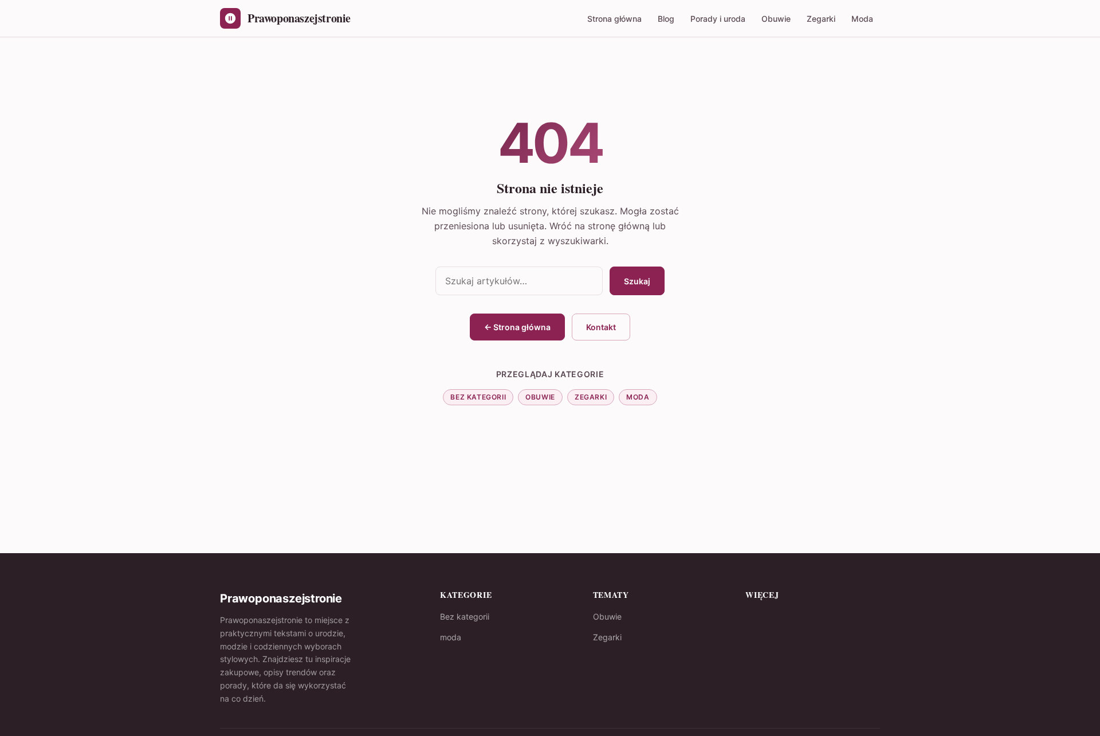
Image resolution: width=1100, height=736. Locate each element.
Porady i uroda (717, 19)
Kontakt (601, 327)
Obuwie (776, 19)
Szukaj (637, 281)
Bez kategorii (478, 397)
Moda (862, 19)
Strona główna (614, 19)
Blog (666, 19)
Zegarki (821, 19)
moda (637, 397)
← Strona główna (517, 327)
